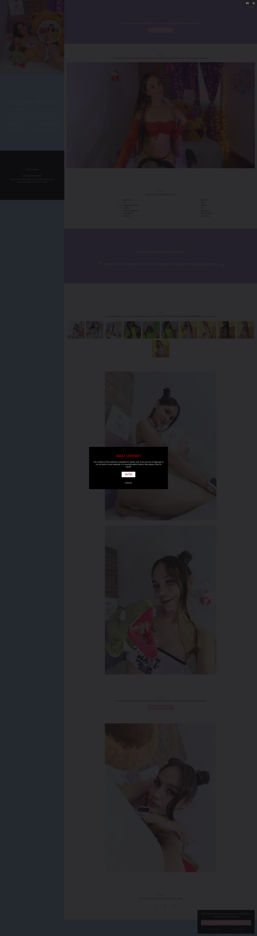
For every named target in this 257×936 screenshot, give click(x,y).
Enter (128, 474)
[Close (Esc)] (253, 3)
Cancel (128, 483)
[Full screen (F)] (247, 3)
